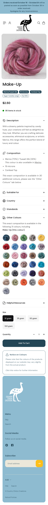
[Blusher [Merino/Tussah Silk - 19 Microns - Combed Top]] (15, 237)
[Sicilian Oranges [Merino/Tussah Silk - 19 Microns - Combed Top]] (23, 282)
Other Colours (14, 217)
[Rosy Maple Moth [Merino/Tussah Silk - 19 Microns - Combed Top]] (41, 273)
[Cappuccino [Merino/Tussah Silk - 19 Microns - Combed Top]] (32, 237)
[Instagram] (6, 445)
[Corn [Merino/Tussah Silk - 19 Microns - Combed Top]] (41, 237)
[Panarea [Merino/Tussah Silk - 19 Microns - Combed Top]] (41, 264)
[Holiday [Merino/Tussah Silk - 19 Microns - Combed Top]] (32, 246)
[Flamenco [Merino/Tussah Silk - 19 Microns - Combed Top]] (6, 246)
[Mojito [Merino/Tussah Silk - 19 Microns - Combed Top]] (41, 255)
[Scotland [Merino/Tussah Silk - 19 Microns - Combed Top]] (15, 282)
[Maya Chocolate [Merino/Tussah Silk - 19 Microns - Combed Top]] (32, 255)
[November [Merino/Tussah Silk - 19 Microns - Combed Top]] (23, 264)
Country (11, 200)
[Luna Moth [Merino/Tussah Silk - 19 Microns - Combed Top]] (6, 255)
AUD (7, 480)
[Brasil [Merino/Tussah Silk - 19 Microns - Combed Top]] (23, 237)
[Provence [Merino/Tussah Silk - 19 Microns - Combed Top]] (23, 273)
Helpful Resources (16, 302)
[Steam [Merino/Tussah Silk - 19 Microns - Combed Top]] (32, 282)
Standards (12, 209)
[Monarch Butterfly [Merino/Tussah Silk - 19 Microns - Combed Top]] (6, 264)
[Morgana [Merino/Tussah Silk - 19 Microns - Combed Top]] (15, 264)
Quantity (7, 334)
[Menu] (4, 23)
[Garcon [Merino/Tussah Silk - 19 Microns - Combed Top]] (15, 246)
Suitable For (13, 192)
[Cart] (43, 23)
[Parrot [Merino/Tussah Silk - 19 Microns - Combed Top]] (6, 273)
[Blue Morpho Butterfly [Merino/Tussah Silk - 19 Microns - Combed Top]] (6, 237)
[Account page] (9, 23)
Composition (13, 153)
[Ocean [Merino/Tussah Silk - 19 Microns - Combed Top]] (32, 264)
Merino (38, 162)
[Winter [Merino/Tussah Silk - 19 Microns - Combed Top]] (6, 291)
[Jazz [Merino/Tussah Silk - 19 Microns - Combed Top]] (41, 246)
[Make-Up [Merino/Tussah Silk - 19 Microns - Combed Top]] (23, 255)
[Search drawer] (38, 23)
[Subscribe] (39, 463)
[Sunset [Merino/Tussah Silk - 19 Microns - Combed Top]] (41, 282)
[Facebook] (12, 445)
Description (13, 120)
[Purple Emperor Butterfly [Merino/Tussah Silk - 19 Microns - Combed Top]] (32, 273)
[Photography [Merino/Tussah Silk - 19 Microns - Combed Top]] (15, 273)
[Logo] (24, 23)
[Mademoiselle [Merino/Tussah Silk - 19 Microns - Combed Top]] (15, 255)
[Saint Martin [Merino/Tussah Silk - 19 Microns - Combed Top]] (6, 282)
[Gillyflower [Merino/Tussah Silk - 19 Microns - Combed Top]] (23, 246)
